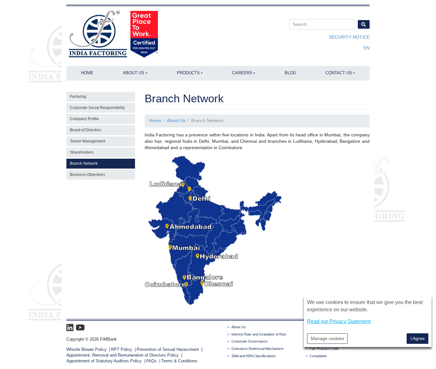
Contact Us (339, 73)
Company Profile (84, 119)
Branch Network (84, 163)
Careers (242, 73)
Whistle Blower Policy (86, 349)
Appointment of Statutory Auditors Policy (104, 361)
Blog (290, 73)
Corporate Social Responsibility (97, 107)
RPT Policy (121, 349)
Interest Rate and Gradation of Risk (258, 334)
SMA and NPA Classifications (253, 356)
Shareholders (82, 152)
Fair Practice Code (324, 349)
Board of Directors (85, 130)
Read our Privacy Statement (339, 321)
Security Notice (349, 37)
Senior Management (87, 141)
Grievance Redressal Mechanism (257, 349)
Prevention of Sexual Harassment (168, 349)
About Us (133, 73)
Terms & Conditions (179, 361)
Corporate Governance (249, 341)
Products (188, 73)
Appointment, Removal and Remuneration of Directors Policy (122, 355)
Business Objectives (87, 174)
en (367, 47)
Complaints (318, 356)
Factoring (78, 96)
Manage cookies (327, 338)
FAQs (151, 361)
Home (87, 73)
